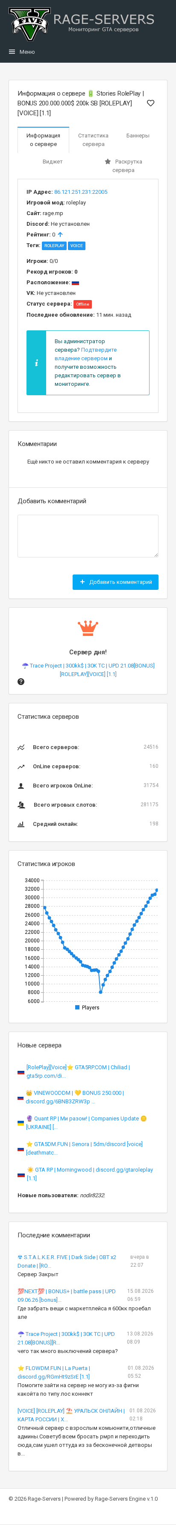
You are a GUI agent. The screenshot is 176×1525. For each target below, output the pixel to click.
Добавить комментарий (120, 582)
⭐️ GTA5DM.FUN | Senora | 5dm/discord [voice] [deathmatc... (84, 1148)
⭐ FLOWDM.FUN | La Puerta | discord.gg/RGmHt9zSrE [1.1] (54, 1372)
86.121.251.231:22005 (80, 192)
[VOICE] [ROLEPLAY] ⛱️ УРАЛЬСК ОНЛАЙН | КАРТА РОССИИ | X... (71, 1415)
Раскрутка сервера (127, 165)
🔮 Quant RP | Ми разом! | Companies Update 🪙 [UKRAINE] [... (86, 1122)
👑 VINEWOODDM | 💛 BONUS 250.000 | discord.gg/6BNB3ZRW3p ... (75, 1097)
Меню (27, 52)
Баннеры (138, 135)
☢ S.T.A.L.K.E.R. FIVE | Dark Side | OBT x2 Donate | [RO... (67, 1261)
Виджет (53, 161)
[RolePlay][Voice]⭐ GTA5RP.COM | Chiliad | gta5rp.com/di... (78, 1071)
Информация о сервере (43, 139)
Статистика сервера (93, 139)
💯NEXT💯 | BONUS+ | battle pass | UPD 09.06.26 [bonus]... (67, 1295)
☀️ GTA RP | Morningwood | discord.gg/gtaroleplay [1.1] (90, 1173)
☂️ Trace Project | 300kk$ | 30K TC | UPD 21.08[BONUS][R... (66, 1338)
